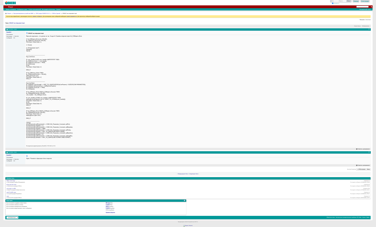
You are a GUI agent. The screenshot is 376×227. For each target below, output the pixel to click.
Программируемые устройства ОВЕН (23, 13)
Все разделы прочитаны (48, 9)
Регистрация (365, 1)
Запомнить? (336, 3)
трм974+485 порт (11, 192)
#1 (369, 29)
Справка (58, 9)
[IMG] (107, 206)
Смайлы (108, 204)
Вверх (368, 169)
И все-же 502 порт (11, 184)
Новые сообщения (11, 9)
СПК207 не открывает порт (17, 23)
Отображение (365, 26)
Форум (10, 7)
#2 (369, 152)
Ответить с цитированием (364, 149)
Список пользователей (34, 9)
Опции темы (357, 26)
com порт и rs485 (11, 188)
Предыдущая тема (183, 173)
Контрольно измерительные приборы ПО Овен (349, 217)
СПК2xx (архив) (56, 13)
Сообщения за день (22, 9)
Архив (364, 217)
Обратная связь (331, 217)
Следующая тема (193, 173)
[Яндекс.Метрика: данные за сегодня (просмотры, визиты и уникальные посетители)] (188, 226)
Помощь (356, 1)
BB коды (108, 203)
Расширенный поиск (365, 9)
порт (7, 196)
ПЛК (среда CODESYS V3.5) (43, 13)
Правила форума (110, 212)
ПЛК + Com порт (10, 180)
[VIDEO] (108, 208)
